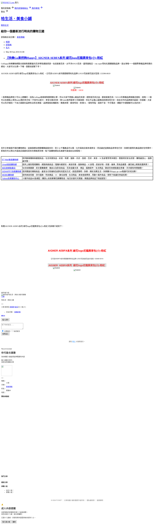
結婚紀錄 (17, 312)
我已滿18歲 (6, 522)
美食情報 (21, 37)
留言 (16, 307)
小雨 (2, 296)
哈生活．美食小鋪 (16, 18)
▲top (3, 315)
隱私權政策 (91, 500)
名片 (8, 48)
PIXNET (59, 500)
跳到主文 (5, 25)
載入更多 (5, 320)
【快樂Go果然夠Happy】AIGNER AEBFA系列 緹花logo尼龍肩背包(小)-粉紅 (54, 57)
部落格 (9, 45)
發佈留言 (5, 334)
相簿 (8, 42)
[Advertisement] (77, 125)
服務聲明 (100, 500)
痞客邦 (12, 307)
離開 (14, 522)
